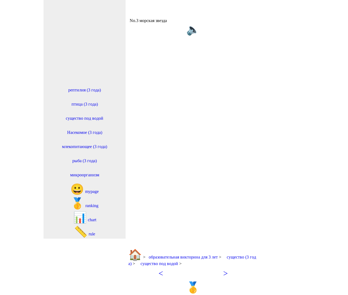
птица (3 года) (85, 104)
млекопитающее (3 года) (84, 146)
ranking (84, 203)
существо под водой (84, 118)
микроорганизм (84, 175)
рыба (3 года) (84, 160)
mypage (84, 189)
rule (84, 232)
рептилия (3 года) (84, 90)
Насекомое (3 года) (84, 132)
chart (84, 217)
